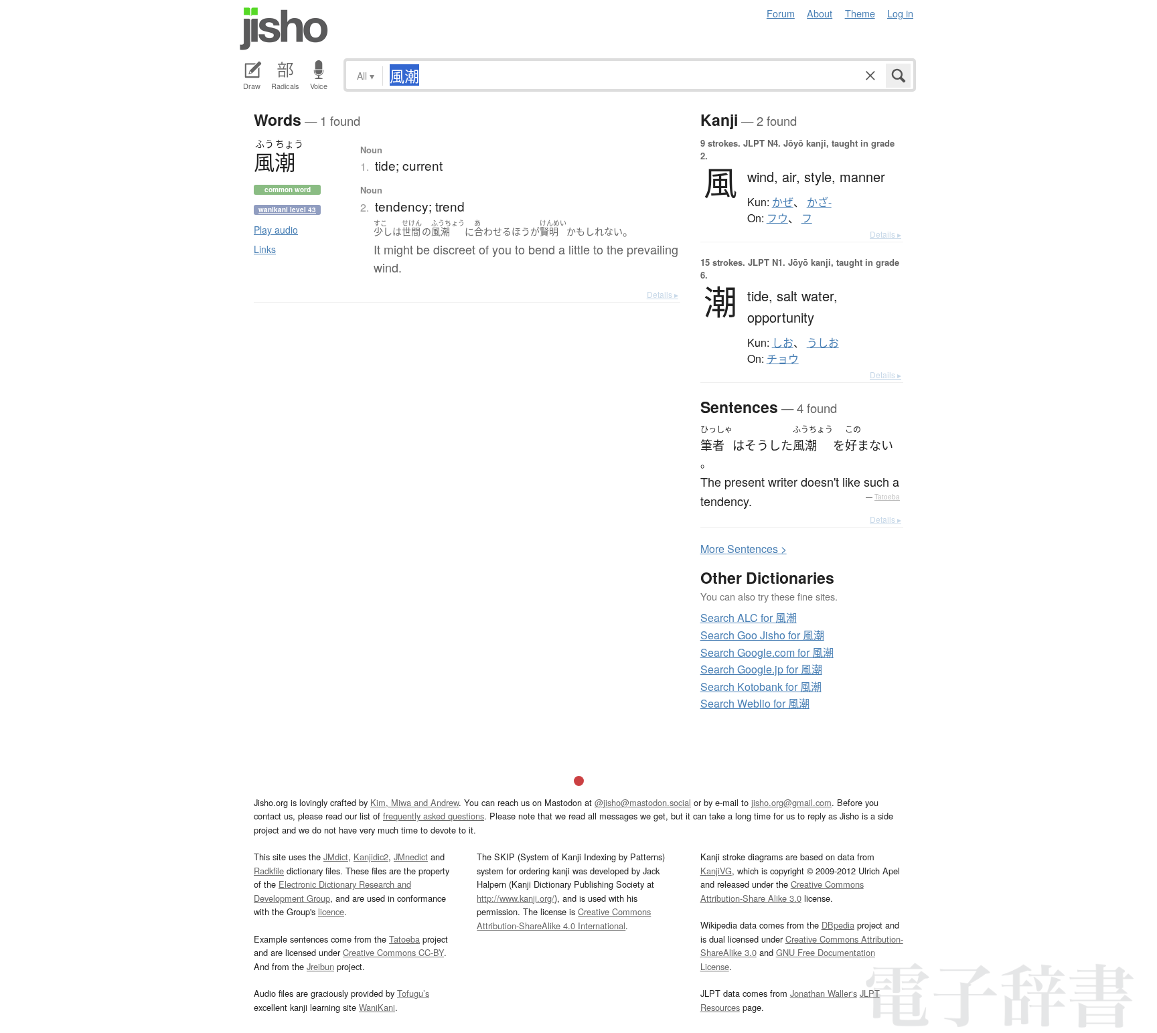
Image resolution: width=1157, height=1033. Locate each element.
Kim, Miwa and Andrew (414, 802)
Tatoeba (887, 496)
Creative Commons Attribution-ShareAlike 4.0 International (564, 918)
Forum (781, 13)
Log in (900, 13)
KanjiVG (716, 870)
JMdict (335, 856)
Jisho (284, 28)
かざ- (819, 202)
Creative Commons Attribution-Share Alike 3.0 (782, 891)
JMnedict (411, 856)
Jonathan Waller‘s (823, 993)
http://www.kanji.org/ (515, 898)
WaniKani (377, 1007)
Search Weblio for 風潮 (754, 703)
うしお (823, 342)
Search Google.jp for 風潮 (761, 669)
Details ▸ (662, 294)
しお (782, 342)
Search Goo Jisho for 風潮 (762, 635)
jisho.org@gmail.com (791, 802)
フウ (777, 218)
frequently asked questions (433, 815)
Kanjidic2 (371, 856)
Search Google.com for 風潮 (767, 652)
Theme (860, 13)
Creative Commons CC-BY (393, 952)
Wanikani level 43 (287, 209)
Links (265, 249)
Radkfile (269, 870)
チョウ (783, 358)
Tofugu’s (413, 993)
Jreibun (320, 966)
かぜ (782, 202)
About (819, 13)
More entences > (743, 548)
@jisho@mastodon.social (643, 802)
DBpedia (838, 925)
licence (331, 911)
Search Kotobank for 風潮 (761, 686)
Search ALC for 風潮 (748, 617)
